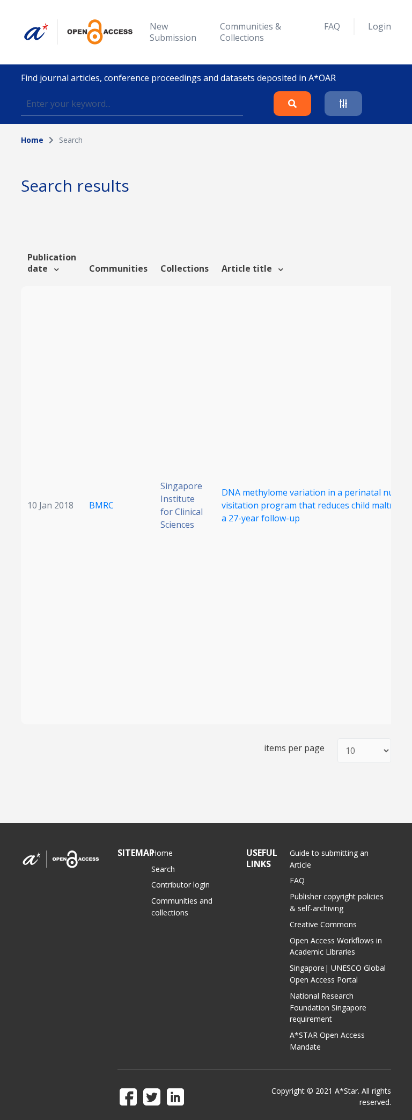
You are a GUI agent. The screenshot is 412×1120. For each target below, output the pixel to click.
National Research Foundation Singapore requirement (328, 1007)
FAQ (332, 26)
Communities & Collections (250, 31)
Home (32, 140)
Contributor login (180, 884)
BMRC (101, 505)
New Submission (173, 31)
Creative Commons (323, 924)
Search (163, 869)
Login (379, 26)
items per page (294, 748)
